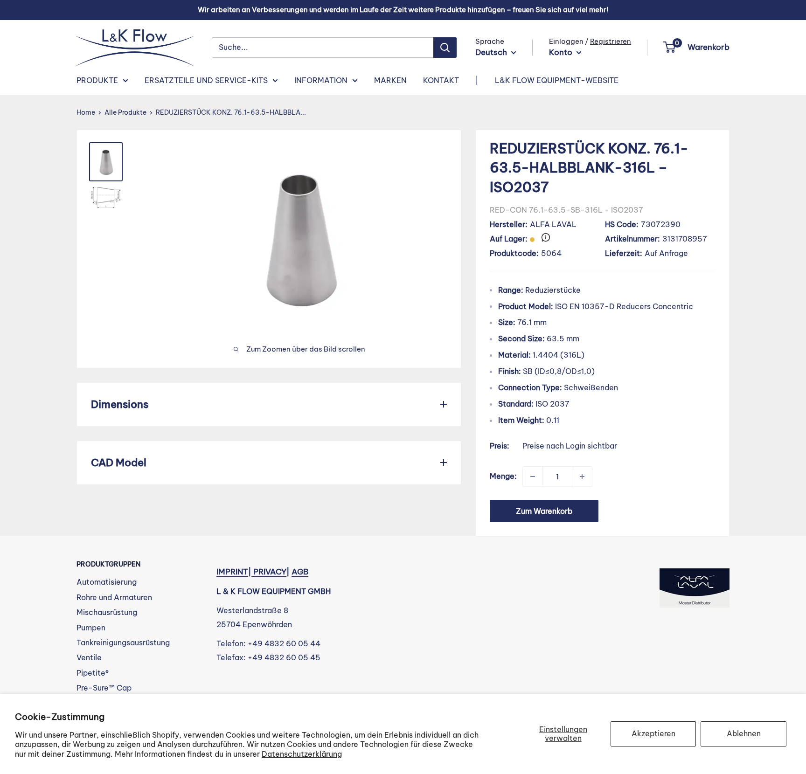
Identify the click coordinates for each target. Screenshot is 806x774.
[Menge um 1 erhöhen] (582, 476)
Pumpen (90, 627)
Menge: (503, 476)
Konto (561, 52)
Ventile (89, 657)
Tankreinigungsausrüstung (123, 642)
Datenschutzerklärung (302, 754)
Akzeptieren (653, 733)
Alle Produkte (125, 112)
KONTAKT (441, 80)
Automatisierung (106, 582)
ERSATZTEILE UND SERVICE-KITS (206, 80)
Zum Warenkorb (544, 511)
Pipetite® (92, 672)
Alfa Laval (553, 224)
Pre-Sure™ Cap (104, 687)
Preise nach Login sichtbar (569, 445)
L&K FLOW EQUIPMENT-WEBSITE (556, 80)
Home (85, 112)
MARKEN (390, 80)
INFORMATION (320, 80)
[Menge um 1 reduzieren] (532, 476)
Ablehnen (744, 733)
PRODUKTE (97, 80)
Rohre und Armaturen (114, 597)
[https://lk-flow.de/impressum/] (252, 572)
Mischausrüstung (106, 612)
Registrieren (610, 41)
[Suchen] (445, 47)
